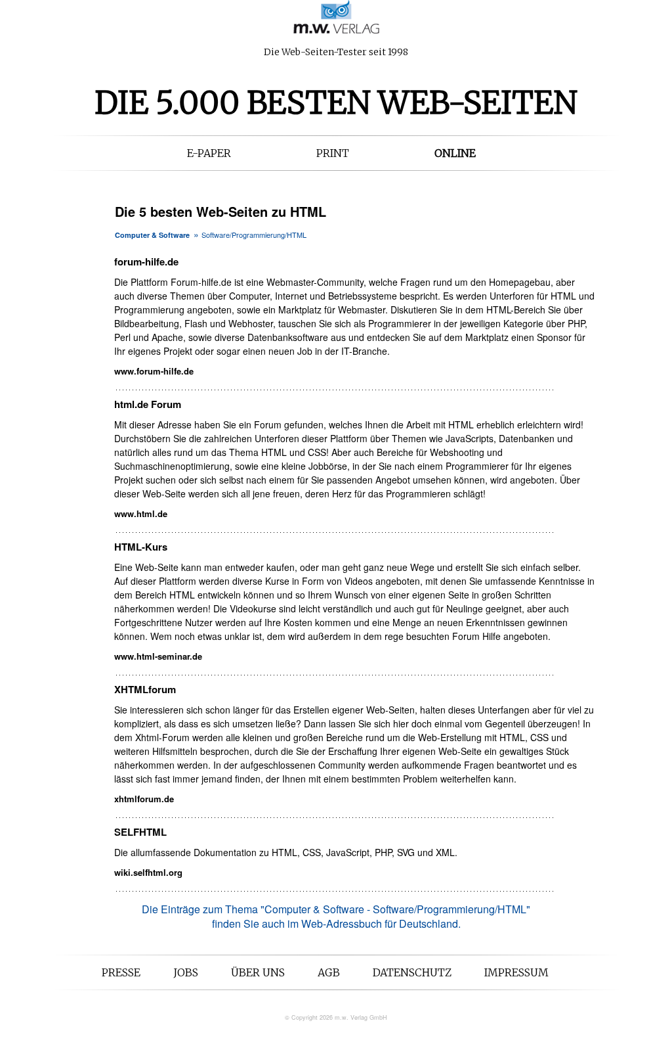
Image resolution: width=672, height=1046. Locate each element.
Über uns (258, 972)
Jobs (185, 972)
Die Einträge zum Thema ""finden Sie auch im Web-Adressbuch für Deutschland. (336, 916)
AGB (329, 972)
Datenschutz (412, 972)
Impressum (516, 972)
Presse (121, 972)
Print (332, 153)
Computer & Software (152, 235)
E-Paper (209, 153)
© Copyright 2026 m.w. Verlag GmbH (336, 1017)
